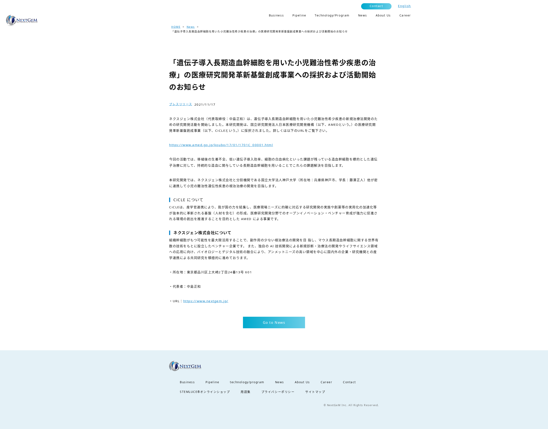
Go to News (274, 322)
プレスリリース (180, 104)
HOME (175, 27)
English (404, 6)
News (191, 27)
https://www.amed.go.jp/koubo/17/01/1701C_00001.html (221, 145)
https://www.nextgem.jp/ (205, 301)
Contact (376, 6)
